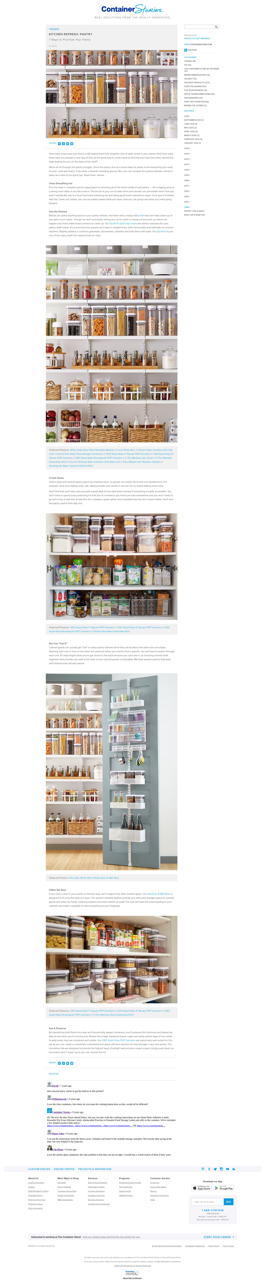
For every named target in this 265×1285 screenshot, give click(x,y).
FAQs (152, 1200)
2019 (186, 175)
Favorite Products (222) (197, 82)
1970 (186, 202)
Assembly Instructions (159, 1195)
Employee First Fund (36, 1200)
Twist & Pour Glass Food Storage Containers (79, 453)
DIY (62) (187, 65)
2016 (186, 191)
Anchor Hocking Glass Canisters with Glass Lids (94, 461)
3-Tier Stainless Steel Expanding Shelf (113, 1014)
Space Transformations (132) (199, 94)
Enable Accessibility (66, 1195)
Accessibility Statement (195, 1246)
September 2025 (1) (194, 120)
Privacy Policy (213, 1246)
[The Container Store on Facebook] (209, 1169)
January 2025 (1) (192, 143)
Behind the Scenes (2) (195, 105)
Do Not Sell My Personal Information (167, 1246)
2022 (186, 159)
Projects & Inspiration (94, 1169)
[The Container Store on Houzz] (234, 1169)
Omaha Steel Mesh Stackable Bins (111, 631)
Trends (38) (190, 61)
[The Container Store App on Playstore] (223, 1188)
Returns (153, 1191)
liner (141, 215)
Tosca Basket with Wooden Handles (141, 461)
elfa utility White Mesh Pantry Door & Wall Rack (94, 877)
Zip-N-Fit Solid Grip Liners (123, 223)
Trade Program (125, 1191)
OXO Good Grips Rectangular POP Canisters (98, 457)
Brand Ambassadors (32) (197, 75)
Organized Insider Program (130, 1183)
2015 (186, 196)
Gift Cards (62, 1183)
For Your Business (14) (195, 90)
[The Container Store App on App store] (201, 1188)
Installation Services (96, 1195)
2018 (186, 180)
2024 (186, 148)
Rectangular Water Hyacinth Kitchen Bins (71, 465)
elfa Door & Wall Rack (158, 893)
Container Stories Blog (67, 1191)
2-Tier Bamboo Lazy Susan (139, 457)
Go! (228, 1201)
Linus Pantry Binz (126, 449)
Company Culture (35, 1204)
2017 (186, 186)
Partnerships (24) (193, 98)
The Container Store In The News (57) (201, 70)
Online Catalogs (64, 1187)
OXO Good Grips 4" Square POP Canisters (128, 453)
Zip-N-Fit (161, 231)
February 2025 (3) (193, 139)
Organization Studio (96, 1187)
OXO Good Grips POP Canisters (118, 1040)
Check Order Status (158, 1187)
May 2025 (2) (190, 128)
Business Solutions (96, 1200)
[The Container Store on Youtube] (228, 1169)
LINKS (187, 207)
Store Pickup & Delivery (97, 1183)
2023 (186, 154)
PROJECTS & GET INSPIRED (197, 37)
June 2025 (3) (190, 124)
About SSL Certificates (132, 1278)
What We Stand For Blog (38, 1191)
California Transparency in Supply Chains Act (132, 1266)
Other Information (35, 1208)
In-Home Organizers (96, 1191)
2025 (186, 116)
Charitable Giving (35, 1195)
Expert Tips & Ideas (194, 211)
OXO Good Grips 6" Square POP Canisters (139, 627)
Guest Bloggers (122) (195, 86)
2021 (186, 164)
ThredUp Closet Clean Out (99, 1204)
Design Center (64, 1169)
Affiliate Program (125, 1195)
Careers (31, 1187)
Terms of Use (228, 1246)
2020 (186, 170)
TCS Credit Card (125, 1187)
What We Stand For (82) (196, 102)
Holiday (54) (190, 79)
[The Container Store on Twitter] (215, 1169)
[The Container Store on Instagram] (221, 1169)
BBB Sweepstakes (65, 1200)
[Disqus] (111, 1119)
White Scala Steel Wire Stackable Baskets (92, 449)
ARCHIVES (189, 111)
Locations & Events (36, 1183)
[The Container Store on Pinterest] (203, 1169)
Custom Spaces (39, 1169)
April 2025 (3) (191, 131)
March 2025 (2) (192, 135)
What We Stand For (194, 215)
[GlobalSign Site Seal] (132, 1275)
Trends (54, 29)
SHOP (198, 44)
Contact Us (154, 1183)
